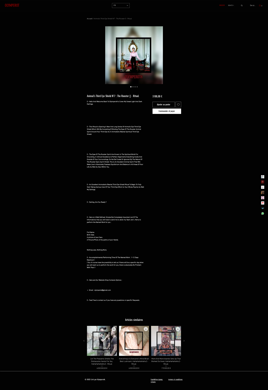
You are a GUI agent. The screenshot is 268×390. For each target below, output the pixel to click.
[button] (261, 5)
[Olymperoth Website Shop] (262, 182)
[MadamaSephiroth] (262, 208)
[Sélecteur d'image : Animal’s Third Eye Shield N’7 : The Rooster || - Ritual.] (131, 87)
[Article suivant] (184, 340)
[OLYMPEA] (262, 197)
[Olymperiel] (262, 176)
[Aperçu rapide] (102, 341)
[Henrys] (262, 187)
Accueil (89, 19)
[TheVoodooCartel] (262, 192)
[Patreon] (262, 203)
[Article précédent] (84, 340)
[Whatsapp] (262, 213)
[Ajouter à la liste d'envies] (178, 104)
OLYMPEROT (12, 5)
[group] (134, 348)
